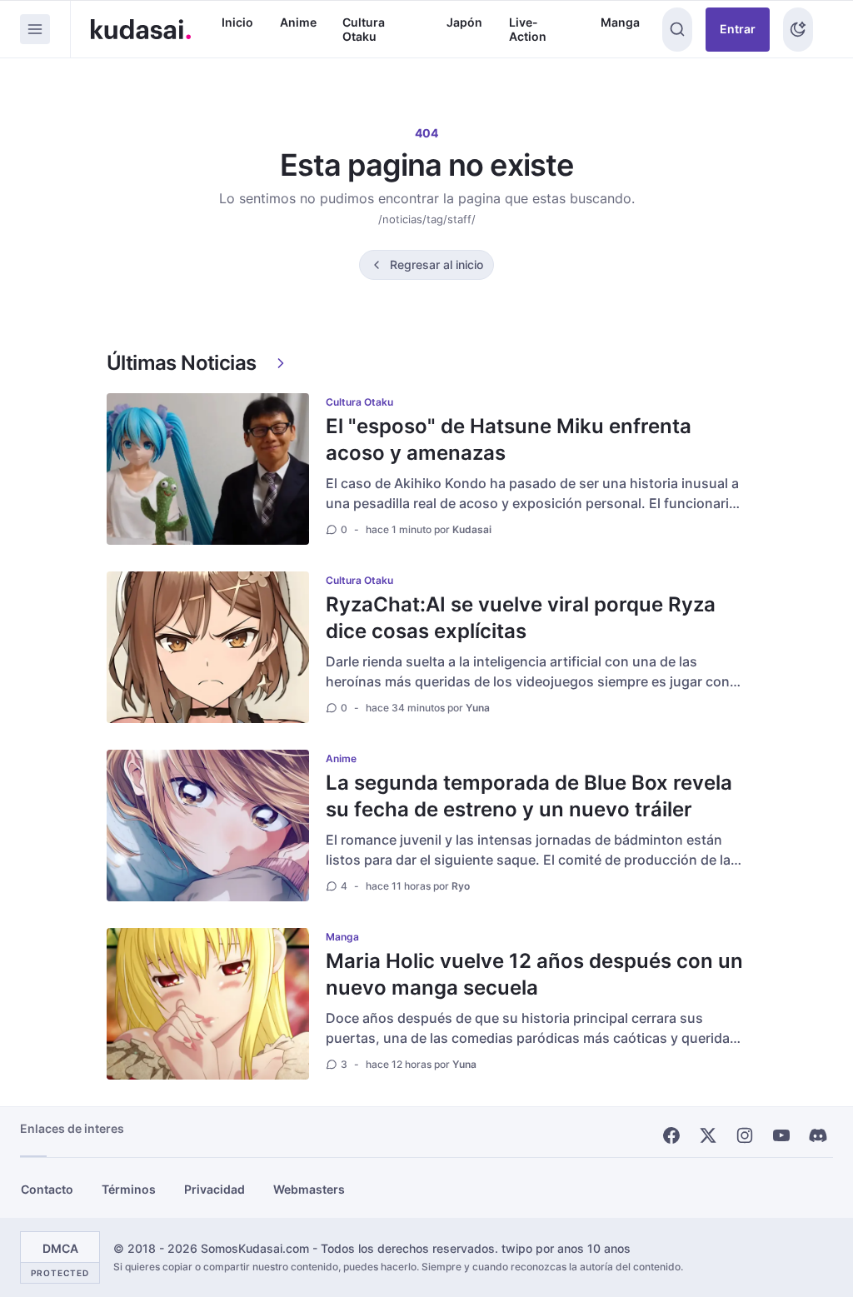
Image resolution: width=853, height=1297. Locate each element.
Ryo (460, 886)
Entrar (738, 29)
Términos (129, 1189)
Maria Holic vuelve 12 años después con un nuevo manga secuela (534, 974)
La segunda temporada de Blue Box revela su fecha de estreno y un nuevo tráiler (529, 796)
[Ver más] (281, 363)
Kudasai (471, 529)
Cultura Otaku (363, 29)
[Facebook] (671, 1135)
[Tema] (798, 29)
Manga (620, 22)
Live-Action (527, 29)
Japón (464, 22)
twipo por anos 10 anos (566, 1248)
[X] (708, 1135)
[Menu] (35, 29)
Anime (298, 22)
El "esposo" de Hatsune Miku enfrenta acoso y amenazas (508, 439)
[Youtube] (781, 1135)
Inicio (237, 22)
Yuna (478, 707)
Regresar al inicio (436, 264)
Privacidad (214, 1189)
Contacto (47, 1189)
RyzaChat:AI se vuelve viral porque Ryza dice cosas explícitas (521, 617)
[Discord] (818, 1135)
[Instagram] (745, 1135)
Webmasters (309, 1189)
